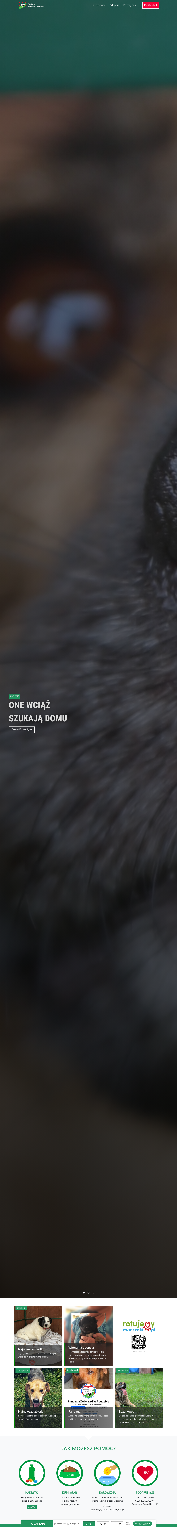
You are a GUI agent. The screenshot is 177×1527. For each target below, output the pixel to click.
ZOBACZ (31, 1507)
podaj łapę (151, 5)
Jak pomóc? (98, 5)
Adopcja (114, 5)
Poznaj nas (129, 5)
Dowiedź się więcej (21, 730)
